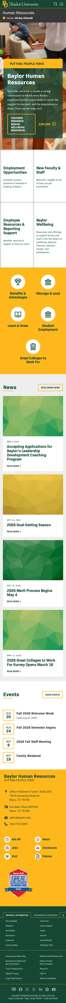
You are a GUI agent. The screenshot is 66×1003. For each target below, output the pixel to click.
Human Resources (18, 12)
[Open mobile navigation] (62, 4)
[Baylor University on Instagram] (26, 990)
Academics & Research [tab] (46, 915)
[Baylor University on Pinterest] (46, 990)
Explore (45, 124)
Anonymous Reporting (16, 955)
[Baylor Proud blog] (13, 990)
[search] (54, 4)
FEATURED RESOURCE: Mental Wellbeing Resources (18, 124)
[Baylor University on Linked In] (40, 990)
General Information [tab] (17, 915)
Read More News (50, 387)
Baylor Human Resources (29, 776)
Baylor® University (30, 995)
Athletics (9, 925)
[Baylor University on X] (33, 990)
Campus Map (12, 944)
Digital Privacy (12, 973)
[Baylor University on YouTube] (53, 990)
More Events (52, 694)
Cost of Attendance (14, 968)
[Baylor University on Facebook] (20, 990)
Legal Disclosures (14, 978)
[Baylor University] (20, 4)
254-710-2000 (18, 823)
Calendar (10, 940)
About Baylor (11, 920)
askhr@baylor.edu (20, 817)
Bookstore (10, 935)
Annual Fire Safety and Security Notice (16, 962)
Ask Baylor (10, 930)
